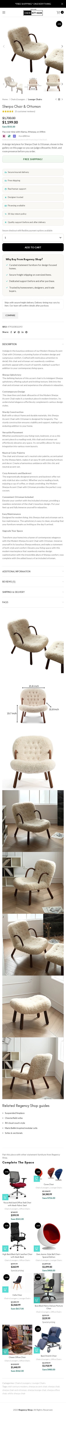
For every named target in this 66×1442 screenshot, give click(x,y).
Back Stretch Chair (49, 1356)
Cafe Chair (17, 1295)
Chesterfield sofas (14, 1118)
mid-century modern (18, 1386)
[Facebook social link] (11, 332)
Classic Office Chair (17, 1357)
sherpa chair (54, 1386)
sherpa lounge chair (37, 1390)
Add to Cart (33, 247)
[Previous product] (56, 99)
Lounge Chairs (35, 99)
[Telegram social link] (26, 332)
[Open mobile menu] (4, 12)
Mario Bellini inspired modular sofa (21, 1128)
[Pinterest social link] (19, 332)
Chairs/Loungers (18, 99)
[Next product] (62, 99)
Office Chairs (24, 1209)
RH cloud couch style (15, 1123)
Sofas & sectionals (14, 1133)
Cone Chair (49, 1184)
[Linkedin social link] (22, 332)
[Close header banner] (62, 4)
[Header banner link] (28, 4)
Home (5, 99)
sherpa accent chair (38, 1386)
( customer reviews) (25, 111)
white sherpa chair (16, 1393)
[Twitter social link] (15, 332)
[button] (5, 1197)
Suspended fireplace (15, 1113)
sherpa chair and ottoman (14, 1390)
